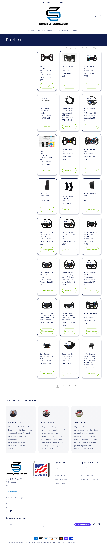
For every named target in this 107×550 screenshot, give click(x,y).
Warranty (58, 472)
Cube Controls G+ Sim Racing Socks (68, 197)
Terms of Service (61, 479)
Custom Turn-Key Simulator (90, 479)
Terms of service (57, 542)
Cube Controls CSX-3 (89, 67)
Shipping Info (60, 483)
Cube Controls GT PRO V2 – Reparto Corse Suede (91, 275)
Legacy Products (61, 468)
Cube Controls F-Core (68, 150)
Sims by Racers (85, 468)
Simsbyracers (14, 542)
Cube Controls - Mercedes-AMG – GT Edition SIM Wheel (46, 69)
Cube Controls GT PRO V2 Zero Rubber (91, 234)
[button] (8, 16)
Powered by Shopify (24, 542)
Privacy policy (47, 542)
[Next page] (81, 386)
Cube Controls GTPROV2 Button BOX (46, 356)
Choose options (47, 86)
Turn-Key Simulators (87, 472)
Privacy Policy (60, 475)
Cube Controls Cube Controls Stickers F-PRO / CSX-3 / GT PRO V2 (46, 155)
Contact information (70, 542)
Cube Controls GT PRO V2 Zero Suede (46, 275)
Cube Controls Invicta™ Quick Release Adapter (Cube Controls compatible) (90, 358)
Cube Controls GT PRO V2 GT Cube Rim (69, 234)
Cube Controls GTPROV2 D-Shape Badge (67, 356)
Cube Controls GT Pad (91, 195)
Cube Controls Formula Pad (45, 195)
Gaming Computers (87, 475)
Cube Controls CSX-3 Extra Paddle (45, 111)
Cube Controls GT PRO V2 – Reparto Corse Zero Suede (69, 315)
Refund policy (36, 542)
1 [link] (57, 386)
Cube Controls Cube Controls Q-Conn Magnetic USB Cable (68, 112)
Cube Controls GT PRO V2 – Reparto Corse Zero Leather (47, 315)
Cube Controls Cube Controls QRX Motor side (90, 111)
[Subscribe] (42, 524)
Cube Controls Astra (67, 67)
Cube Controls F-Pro (90, 150)
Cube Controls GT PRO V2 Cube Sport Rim (46, 234)
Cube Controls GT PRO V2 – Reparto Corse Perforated (69, 275)
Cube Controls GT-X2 (91, 314)
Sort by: (68, 48)
